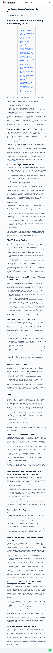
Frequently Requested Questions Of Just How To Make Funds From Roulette (27, 49)
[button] (50, 650)
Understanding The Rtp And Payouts (27, 46)
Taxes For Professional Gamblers (26, 93)
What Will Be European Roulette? (26, 75)
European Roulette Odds (25, 86)
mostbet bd (14, 160)
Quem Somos (26, 2)
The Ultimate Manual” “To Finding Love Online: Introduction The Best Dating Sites (27, 89)
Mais (31, 2)
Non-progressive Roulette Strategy (27, 59)
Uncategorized (27, 11)
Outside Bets (22, 34)
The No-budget (23, 74)
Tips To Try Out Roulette (25, 35)
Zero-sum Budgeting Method (26, 80)
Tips (21, 45)
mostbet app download (30, 211)
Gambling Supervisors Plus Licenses (27, 84)
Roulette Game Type (24, 60)
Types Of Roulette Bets (24, 76)
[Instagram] (49, 2)
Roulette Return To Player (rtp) (26, 52)
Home (21, 2)
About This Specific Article (25, 44)
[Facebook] (47, 2)
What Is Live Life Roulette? (25, 91)
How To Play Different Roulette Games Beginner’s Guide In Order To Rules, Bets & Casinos (27, 71)
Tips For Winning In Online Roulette (27, 33)
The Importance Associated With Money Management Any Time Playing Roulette (26, 39)
